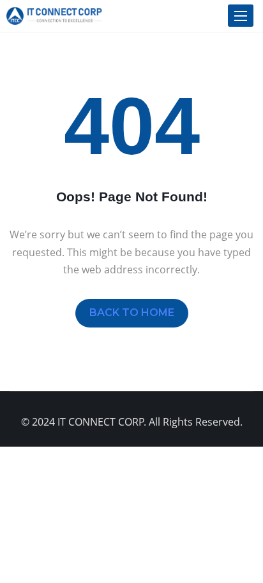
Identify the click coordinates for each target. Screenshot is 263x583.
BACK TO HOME (131, 312)
